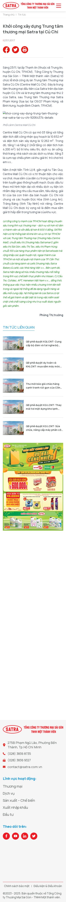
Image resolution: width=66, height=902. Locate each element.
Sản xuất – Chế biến (19, 800)
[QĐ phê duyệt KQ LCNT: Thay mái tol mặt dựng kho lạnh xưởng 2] (13, 407)
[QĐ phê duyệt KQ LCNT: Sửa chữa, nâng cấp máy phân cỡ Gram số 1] (13, 428)
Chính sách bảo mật (16, 886)
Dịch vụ (9, 793)
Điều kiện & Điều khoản (48, 886)
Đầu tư (8, 814)
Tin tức (22, 14)
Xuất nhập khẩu (15, 807)
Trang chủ (8, 14)
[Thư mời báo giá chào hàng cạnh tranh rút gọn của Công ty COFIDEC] (13, 386)
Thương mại (12, 786)
